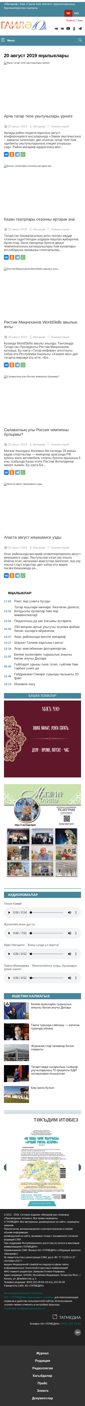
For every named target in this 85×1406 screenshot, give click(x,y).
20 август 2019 (17, 126)
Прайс (42, 1383)
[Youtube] (68, 29)
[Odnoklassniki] (74, 29)
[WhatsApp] (23, 154)
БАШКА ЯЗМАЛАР (42, 695)
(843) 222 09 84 (71, 1323)
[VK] (56, 29)
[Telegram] (80, 29)
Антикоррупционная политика (23, 1293)
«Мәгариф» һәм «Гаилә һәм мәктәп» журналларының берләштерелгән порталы (39, 5)
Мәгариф (39, 126)
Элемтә (42, 1390)
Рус (76, 13)
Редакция (42, 1360)
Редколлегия (42, 1368)
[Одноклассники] (11, 154)
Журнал (42, 1353)
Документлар (42, 1398)
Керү (80, 20)
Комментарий (60, 126)
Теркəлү (70, 20)
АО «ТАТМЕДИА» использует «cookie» (29, 1297)
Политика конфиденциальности (24, 1308)
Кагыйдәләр (42, 1375)
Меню (11, 40)
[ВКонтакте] (6, 154)
